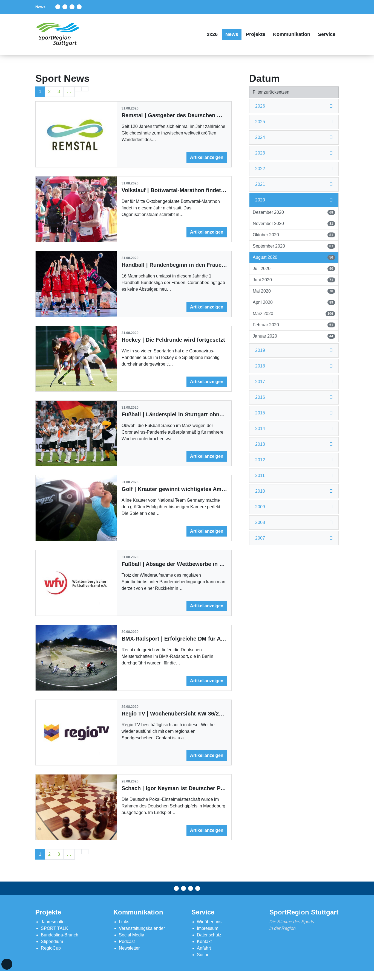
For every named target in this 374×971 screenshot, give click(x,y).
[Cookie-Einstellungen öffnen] (6, 964)
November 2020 (293, 223)
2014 (260, 428)
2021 (260, 184)
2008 (260, 522)
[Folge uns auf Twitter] (64, 6)
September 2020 (293, 246)
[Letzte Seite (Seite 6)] (84, 88)
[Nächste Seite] (78, 88)
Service (326, 34)
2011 (260, 475)
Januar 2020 (293, 336)
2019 (260, 350)
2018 (260, 366)
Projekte (255, 34)
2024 (260, 137)
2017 (260, 381)
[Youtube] (79, 6)
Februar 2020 (293, 324)
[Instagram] (72, 6)
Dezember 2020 (293, 212)
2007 (260, 538)
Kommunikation (291, 34)
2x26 (212, 34)
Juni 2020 (293, 279)
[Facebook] (57, 6)
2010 (260, 491)
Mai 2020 (293, 291)
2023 (260, 153)
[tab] (293, 106)
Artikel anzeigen (206, 157)
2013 (260, 444)
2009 (260, 506)
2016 (260, 397)
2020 (260, 200)
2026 (260, 106)
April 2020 (293, 302)
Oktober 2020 (293, 234)
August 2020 (293, 257)
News (40, 7)
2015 (260, 413)
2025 (260, 121)
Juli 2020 (293, 268)
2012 (260, 460)
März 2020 (293, 313)
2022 (260, 168)
